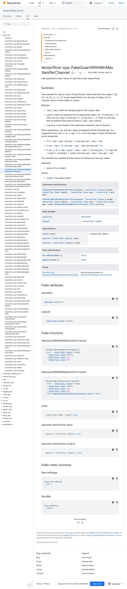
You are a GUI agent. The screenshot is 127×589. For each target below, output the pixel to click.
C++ (27, 16)
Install (31, 3)
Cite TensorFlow (88, 573)
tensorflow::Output (92, 221)
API (39, 3)
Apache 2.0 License (70, 535)
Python (19, 16)
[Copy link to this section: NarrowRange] (59, 472)
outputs (46, 221)
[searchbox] (16, 24)
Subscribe (97, 584)
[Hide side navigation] (29, 584)
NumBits (46, 260)
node (44, 234)
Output (50, 178)
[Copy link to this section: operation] (55, 293)
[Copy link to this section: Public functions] (65, 333)
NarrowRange (48, 255)
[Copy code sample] (117, 299)
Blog (38, 558)
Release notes (87, 561)
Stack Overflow (88, 565)
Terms (38, 584)
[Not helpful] (117, 28)
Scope (57, 168)
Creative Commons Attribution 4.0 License (104, 533)
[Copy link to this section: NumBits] (53, 496)
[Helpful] (113, 28)
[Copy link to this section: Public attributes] (65, 285)
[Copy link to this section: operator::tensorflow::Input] (75, 425)
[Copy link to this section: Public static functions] (73, 465)
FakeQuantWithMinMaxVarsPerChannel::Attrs (74, 204)
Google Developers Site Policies (103, 535)
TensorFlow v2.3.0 (13, 10)
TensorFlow (45, 28)
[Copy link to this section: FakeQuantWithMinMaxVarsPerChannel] (88, 340)
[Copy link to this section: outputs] (52, 312)
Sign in (121, 3)
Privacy (46, 584)
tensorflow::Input (51, 192)
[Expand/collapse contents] (55, 34)
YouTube (39, 573)
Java (36, 16)
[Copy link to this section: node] (49, 406)
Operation (86, 217)
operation (47, 217)
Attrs (83, 255)
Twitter (39, 569)
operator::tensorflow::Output (56, 243)
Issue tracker (87, 558)
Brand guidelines (88, 569)
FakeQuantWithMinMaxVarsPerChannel (59, 190)
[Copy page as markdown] (80, 73)
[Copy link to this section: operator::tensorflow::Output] (77, 443)
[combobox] (73, 3)
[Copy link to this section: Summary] (56, 88)
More (51, 3)
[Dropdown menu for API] (44, 3)
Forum (38, 561)
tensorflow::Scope (95, 190)
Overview (7, 16)
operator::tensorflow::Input (56, 238)
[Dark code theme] (113, 299)
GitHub (111, 3)
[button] (16, 35)
